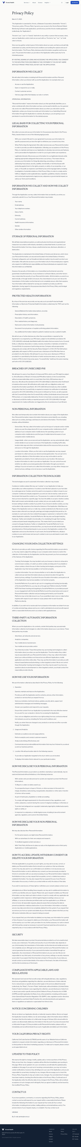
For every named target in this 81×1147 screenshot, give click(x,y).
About (34, 2)
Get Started (75, 2)
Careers (51, 1141)
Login (67, 2)
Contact (51, 1139)
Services (26, 2)
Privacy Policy (64, 1134)
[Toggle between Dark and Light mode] (61, 2)
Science (40, 2)
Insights (47, 2)
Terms (62, 1131)
